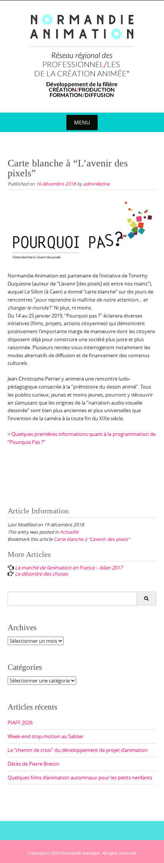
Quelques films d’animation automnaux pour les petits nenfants (80, 777)
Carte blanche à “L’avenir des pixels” (92, 539)
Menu (82, 122)
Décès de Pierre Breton (33, 763)
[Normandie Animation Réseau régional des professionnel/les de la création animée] (82, 55)
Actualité (69, 532)
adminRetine (96, 184)
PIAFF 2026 (20, 722)
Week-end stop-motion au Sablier (46, 736)
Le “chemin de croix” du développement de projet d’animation (78, 750)
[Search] (146, 598)
